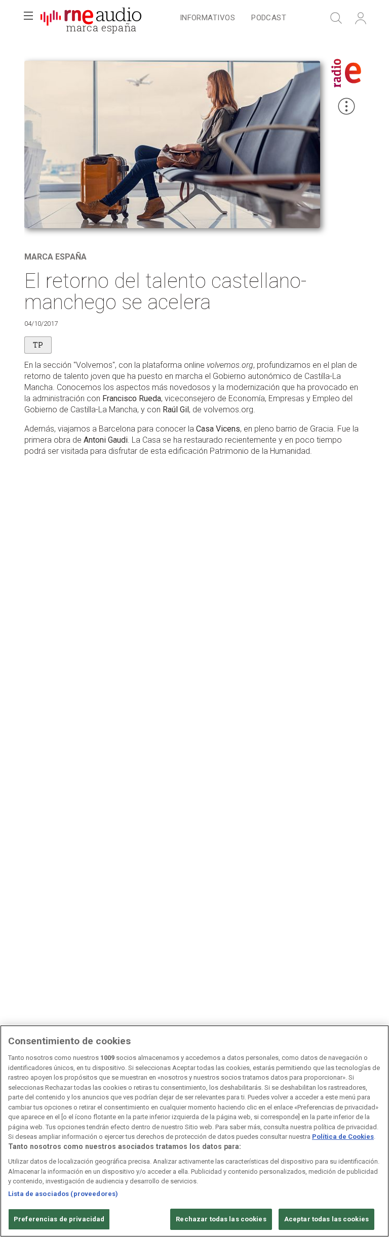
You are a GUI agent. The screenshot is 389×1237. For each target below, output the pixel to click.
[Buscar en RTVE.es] (336, 18)
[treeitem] (207, 18)
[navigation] (233, 18)
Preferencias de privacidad (59, 1219)
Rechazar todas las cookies (221, 1219)
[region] (194, 1131)
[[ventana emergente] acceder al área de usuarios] (360, 18)
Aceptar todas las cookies (326, 1219)
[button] (28, 18)
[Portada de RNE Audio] (91, 18)
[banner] (91, 18)
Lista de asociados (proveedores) (63, 1194)
